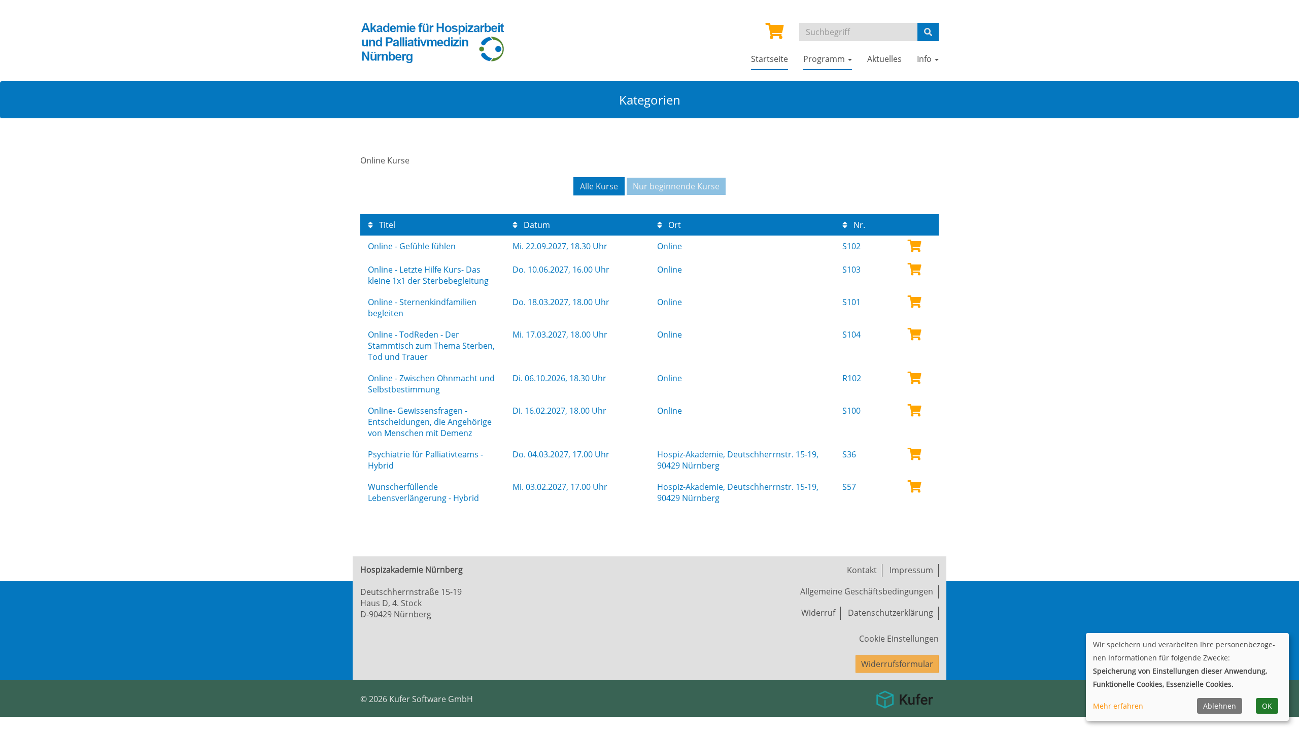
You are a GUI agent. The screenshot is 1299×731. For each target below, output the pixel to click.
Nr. (858, 224)
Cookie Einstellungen (899, 638)
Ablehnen (1219, 706)
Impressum (911, 570)
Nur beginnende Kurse (676, 186)
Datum (536, 224)
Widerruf (818, 612)
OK (1267, 706)
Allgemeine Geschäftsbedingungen (866, 591)
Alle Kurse (599, 186)
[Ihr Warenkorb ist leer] (775, 34)
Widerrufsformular (897, 664)
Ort (673, 224)
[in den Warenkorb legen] (914, 245)
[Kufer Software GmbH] (904, 696)
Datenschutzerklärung (890, 612)
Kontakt (862, 570)
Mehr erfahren (1118, 706)
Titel (386, 224)
